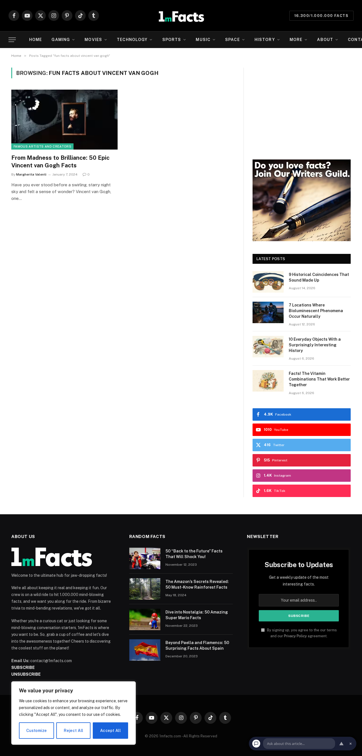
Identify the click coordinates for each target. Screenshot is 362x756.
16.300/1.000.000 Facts (321, 16)
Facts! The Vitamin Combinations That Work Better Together (319, 379)
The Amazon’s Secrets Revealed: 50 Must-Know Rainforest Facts (197, 584)
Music (203, 39)
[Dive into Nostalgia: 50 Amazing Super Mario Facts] (144, 619)
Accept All (110, 730)
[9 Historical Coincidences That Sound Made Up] (268, 282)
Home (35, 39)
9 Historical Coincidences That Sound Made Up (319, 277)
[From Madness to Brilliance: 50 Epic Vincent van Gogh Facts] (64, 120)
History (265, 39)
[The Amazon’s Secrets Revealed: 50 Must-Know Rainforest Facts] (144, 589)
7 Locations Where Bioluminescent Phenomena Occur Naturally (316, 311)
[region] (73, 713)
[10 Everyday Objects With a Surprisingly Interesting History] (268, 346)
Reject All (73, 730)
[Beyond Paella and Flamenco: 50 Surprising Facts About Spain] (144, 650)
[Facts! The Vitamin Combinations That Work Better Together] (268, 381)
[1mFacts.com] (181, 15)
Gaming (60, 39)
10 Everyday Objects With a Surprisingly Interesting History (315, 345)
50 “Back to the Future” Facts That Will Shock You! (194, 554)
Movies (93, 39)
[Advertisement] (302, 107)
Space (232, 39)
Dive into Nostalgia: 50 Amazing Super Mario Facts (196, 615)
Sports (171, 39)
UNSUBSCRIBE (26, 674)
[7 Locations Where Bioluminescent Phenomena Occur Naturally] (268, 312)
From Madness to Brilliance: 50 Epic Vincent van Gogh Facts (60, 161)
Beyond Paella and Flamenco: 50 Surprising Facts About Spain (197, 645)
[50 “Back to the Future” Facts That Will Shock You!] (144, 558)
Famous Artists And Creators (42, 146)
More (296, 39)
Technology (132, 39)
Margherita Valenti (31, 174)
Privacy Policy (295, 636)
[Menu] (12, 39)
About (325, 39)
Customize (36, 730)
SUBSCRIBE (23, 667)
